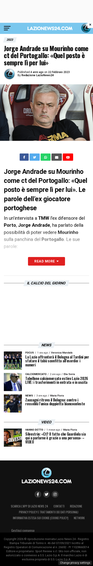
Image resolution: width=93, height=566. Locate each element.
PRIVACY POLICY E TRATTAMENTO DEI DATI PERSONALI (48, 512)
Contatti (59, 506)
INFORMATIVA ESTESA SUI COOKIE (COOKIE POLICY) (40, 518)
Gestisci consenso (23, 530)
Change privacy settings (75, 562)
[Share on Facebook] (25, 157)
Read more (44, 261)
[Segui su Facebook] (38, 494)
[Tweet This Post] (35, 157)
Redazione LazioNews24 (37, 75)
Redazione (76, 506)
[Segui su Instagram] (55, 494)
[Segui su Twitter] (46, 494)
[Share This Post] (46, 157)
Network (79, 518)
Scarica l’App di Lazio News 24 (29, 506)
